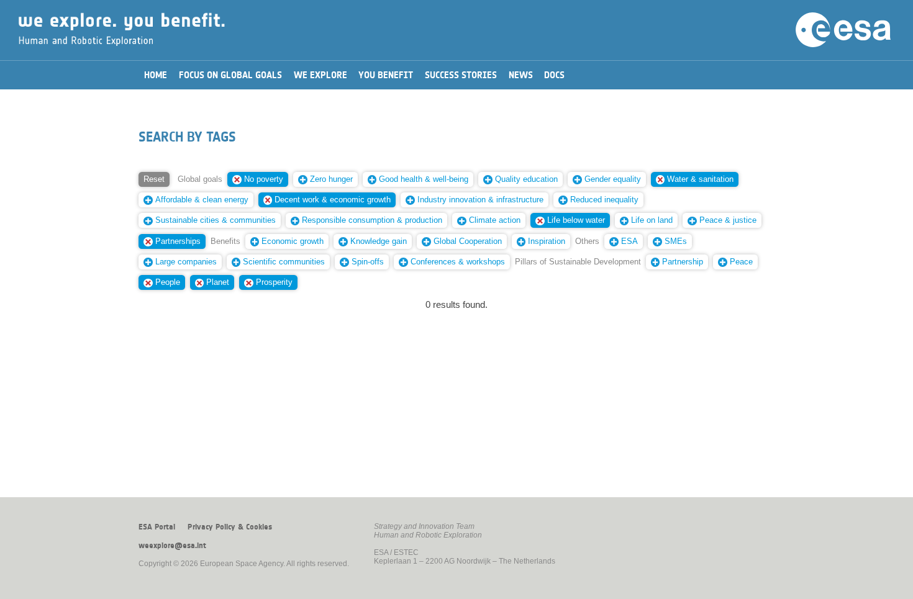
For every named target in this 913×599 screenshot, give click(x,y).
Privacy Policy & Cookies (230, 527)
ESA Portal (157, 527)
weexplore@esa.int (172, 546)
